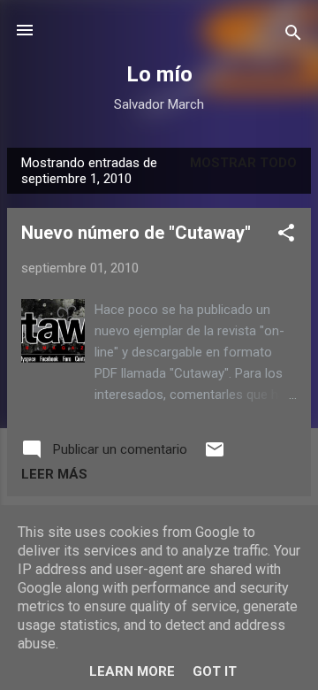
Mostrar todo (243, 163)
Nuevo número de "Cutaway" (136, 232)
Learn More (132, 671)
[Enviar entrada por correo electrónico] (214, 456)
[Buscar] (293, 36)
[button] (286, 235)
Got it (215, 671)
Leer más (54, 474)
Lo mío (159, 74)
